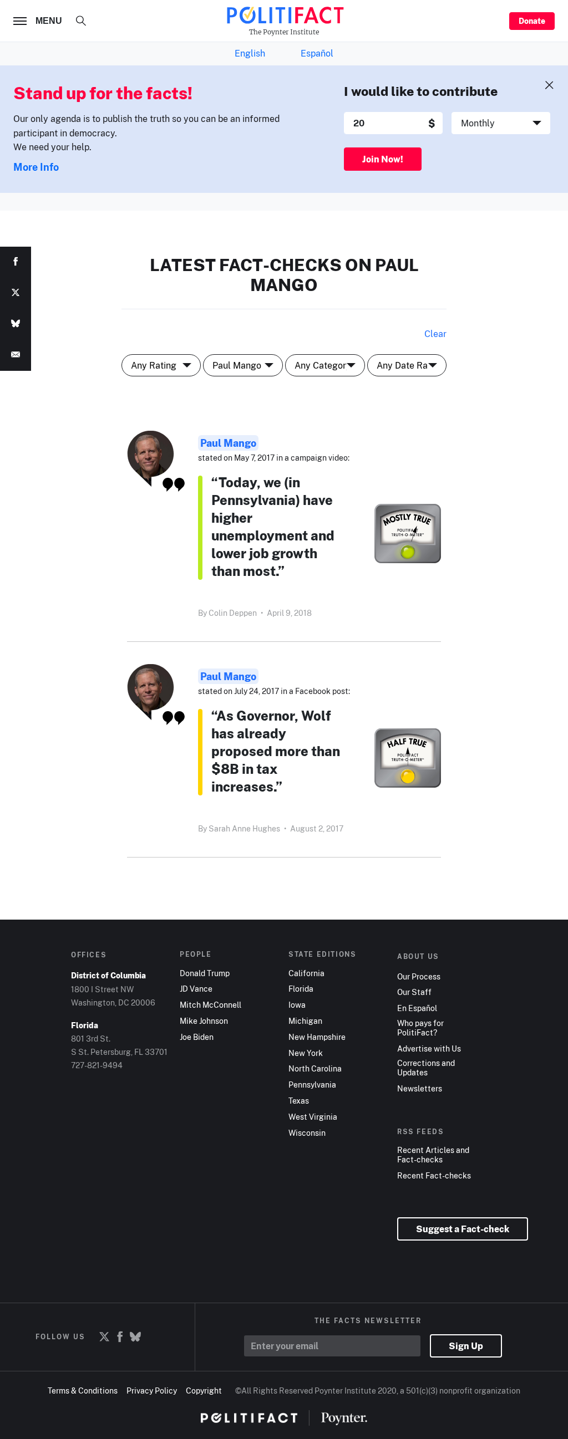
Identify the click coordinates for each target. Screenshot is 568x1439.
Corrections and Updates (426, 1068)
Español (317, 53)
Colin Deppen (233, 613)
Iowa (297, 1005)
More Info (36, 167)
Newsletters (419, 1088)
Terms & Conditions (83, 1390)
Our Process (418, 976)
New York (305, 1053)
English (250, 53)
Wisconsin (307, 1133)
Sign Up (466, 1345)
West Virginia (312, 1117)
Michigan (305, 1021)
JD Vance (196, 988)
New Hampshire (317, 1037)
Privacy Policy (151, 1390)
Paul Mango (228, 443)
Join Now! (382, 159)
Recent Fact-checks (434, 1175)
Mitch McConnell (210, 1005)
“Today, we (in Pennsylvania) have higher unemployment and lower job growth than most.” (272, 526)
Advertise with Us (429, 1048)
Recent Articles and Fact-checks (433, 1155)
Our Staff (414, 992)
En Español (417, 1008)
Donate (532, 20)
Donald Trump (205, 973)
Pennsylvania (312, 1084)
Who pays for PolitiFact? (420, 1028)
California (306, 973)
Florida (300, 988)
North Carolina (315, 1068)
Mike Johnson (204, 1021)
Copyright (204, 1390)
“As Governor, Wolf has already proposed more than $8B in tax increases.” (275, 750)
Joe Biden (197, 1037)
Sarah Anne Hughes (244, 828)
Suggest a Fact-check (462, 1228)
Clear (435, 333)
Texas (298, 1100)
